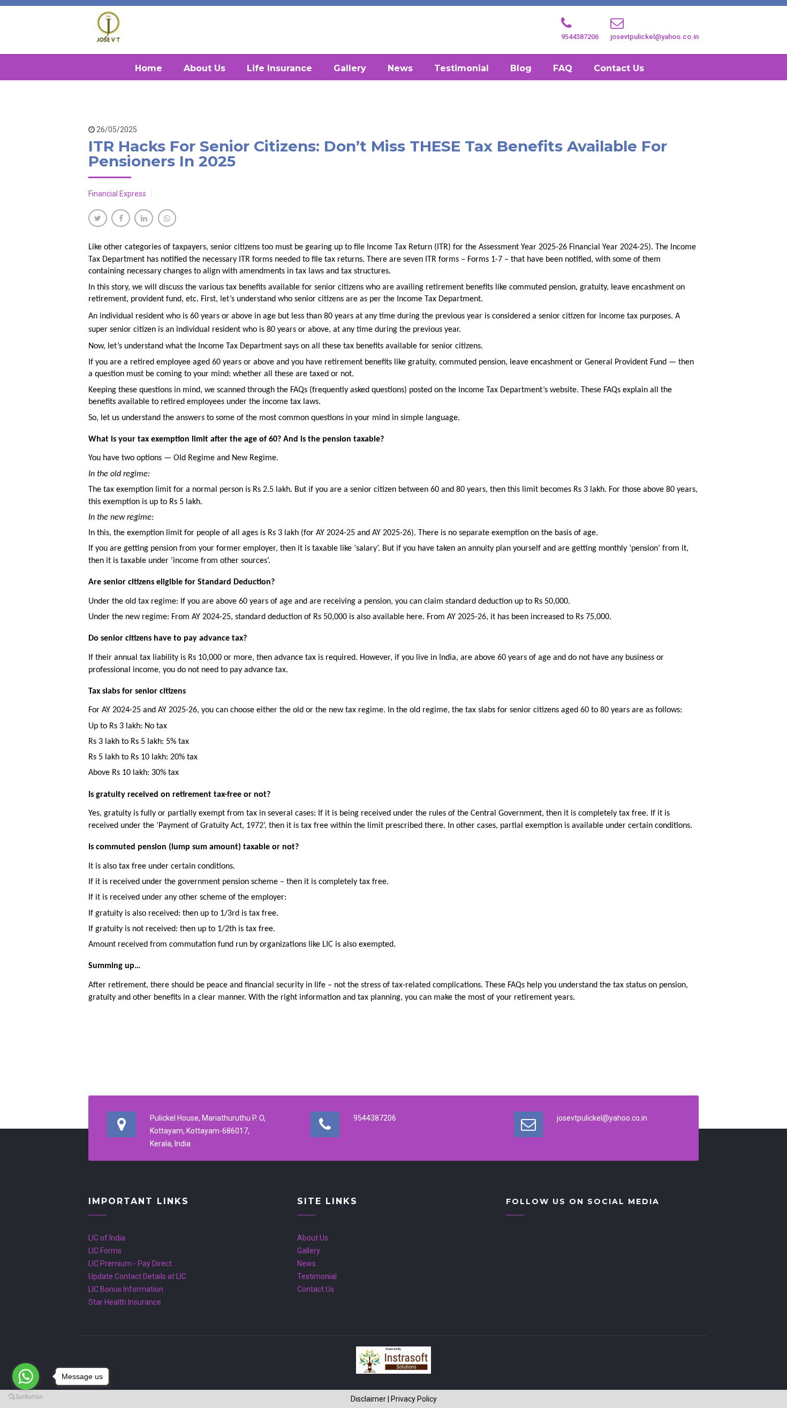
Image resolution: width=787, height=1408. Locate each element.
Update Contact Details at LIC (137, 1276)
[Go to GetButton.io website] (26, 1397)
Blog (521, 68)
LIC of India (106, 1238)
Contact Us (619, 68)
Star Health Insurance (124, 1302)
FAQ (562, 68)
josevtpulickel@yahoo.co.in (654, 37)
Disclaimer (368, 1399)
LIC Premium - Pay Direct (130, 1263)
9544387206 (580, 37)
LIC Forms (105, 1250)
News (400, 68)
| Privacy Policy (412, 1399)
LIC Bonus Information (125, 1289)
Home (148, 68)
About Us (204, 68)
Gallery (350, 68)
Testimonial (461, 68)
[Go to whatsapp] (25, 1376)
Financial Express (117, 193)
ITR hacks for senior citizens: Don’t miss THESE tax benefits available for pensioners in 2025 (377, 153)
